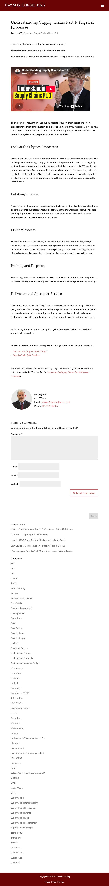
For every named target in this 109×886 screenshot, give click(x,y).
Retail (14, 767)
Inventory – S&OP (20, 693)
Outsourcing (17, 727)
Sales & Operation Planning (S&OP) (28, 772)
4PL (13, 568)
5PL (13, 573)
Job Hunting (17, 698)
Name (14, 466)
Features (15, 678)
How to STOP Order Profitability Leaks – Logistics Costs (38, 540)
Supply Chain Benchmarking (24, 802)
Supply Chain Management (24, 822)
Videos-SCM (52, 33)
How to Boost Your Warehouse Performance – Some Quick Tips (42, 529)
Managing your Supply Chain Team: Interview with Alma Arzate (41, 551)
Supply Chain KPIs (20, 817)
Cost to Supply (18, 638)
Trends (14, 842)
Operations (28, 33)
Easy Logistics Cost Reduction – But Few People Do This (38, 545)
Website (15, 484)
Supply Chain (40, 33)
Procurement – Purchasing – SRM (27, 752)
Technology (16, 832)
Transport (16, 837)
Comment (16, 434)
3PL (13, 563)
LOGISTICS (16, 703)
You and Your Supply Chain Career (30, 351)
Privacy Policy (50, 882)
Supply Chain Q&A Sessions (26, 355)
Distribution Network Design (25, 663)
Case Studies (17, 603)
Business (15, 593)
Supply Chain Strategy (22, 827)
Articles (14, 578)
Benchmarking (18, 588)
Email (14, 475)
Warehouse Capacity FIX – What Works (30, 534)
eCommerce (17, 668)
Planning (15, 742)
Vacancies (16, 847)
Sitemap (60, 882)
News (13, 713)
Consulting (16, 618)
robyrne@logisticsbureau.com (55, 402)
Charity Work (17, 613)
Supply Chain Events (21, 812)
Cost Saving (16, 628)
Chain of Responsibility (22, 608)
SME (13, 782)
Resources (16, 762)
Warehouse (16, 857)
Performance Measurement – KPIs (28, 738)
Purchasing (16, 757)
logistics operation (20, 707)
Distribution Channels (22, 658)
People (14, 732)
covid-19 (15, 643)
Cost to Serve (17, 633)
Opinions (15, 722)
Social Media (17, 787)
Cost (13, 623)
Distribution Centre (20, 653)
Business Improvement (22, 598)
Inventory (16, 688)
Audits (14, 583)
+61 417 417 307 (50, 405)
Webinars (15, 862)
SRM (13, 792)
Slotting (15, 777)
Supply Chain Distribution (23, 807)
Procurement (17, 747)
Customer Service (19, 648)
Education (16, 673)
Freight (14, 683)
